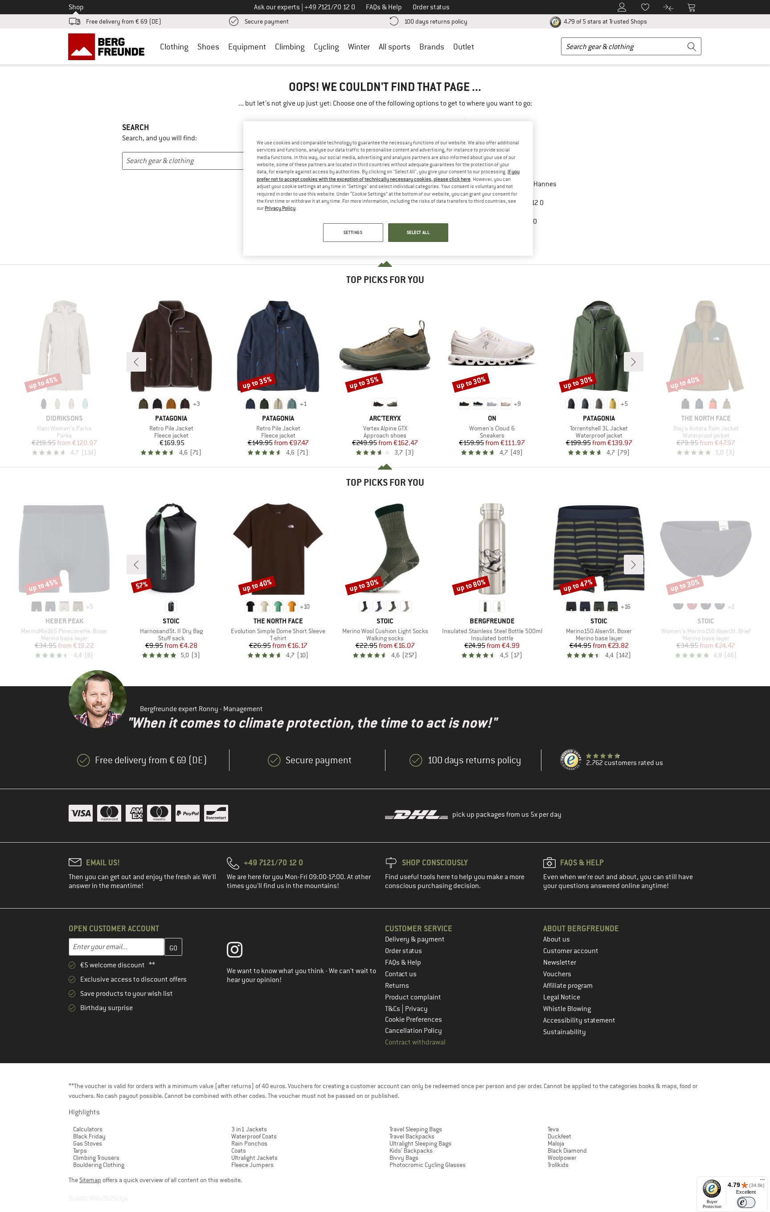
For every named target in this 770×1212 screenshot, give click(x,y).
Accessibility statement (579, 1020)
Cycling (326, 46)
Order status (403, 950)
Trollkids (558, 1165)
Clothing (174, 46)
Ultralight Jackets (254, 1158)
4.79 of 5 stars (604, 21)
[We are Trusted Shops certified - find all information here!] (571, 760)
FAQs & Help (403, 962)
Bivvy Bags (403, 1158)
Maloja (556, 1143)
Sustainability (564, 1032)
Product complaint (413, 997)
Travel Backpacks (411, 1136)
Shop (76, 7)
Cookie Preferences (413, 1019)
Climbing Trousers (96, 1158)
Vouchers (557, 974)
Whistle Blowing (567, 1008)
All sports (394, 46)
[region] (388, 188)
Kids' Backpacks (411, 1150)
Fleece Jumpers (252, 1165)
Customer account (570, 950)
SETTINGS (353, 232)
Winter (359, 46)
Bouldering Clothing (98, 1165)
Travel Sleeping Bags (415, 1129)
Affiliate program (568, 985)
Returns (397, 985)
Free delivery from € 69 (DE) (123, 21)
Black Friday (89, 1136)
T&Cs (393, 1008)
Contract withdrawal (415, 1042)
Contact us (401, 974)
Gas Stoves (87, 1143)
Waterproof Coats (254, 1136)
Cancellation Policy (413, 1030)
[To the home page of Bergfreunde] (109, 46)
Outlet (463, 46)
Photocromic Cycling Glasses (427, 1165)
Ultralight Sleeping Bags (420, 1143)
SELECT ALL (418, 232)
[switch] (746, 1202)
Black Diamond (567, 1150)
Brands (431, 46)
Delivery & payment (415, 939)
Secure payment (267, 21)
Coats (238, 1150)
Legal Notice (561, 997)
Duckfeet (559, 1136)
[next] (633, 362)
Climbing (290, 46)
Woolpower (562, 1158)
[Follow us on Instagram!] (241, 951)
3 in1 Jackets (249, 1129)
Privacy (416, 1008)
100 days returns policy (435, 21)
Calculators (87, 1129)
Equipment (247, 46)
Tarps (80, 1150)
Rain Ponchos (249, 1143)
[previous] (136, 362)
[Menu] (762, 1181)
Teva (553, 1129)
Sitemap (90, 1180)
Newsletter (559, 962)
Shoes (208, 46)
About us (556, 939)
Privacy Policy (280, 208)
